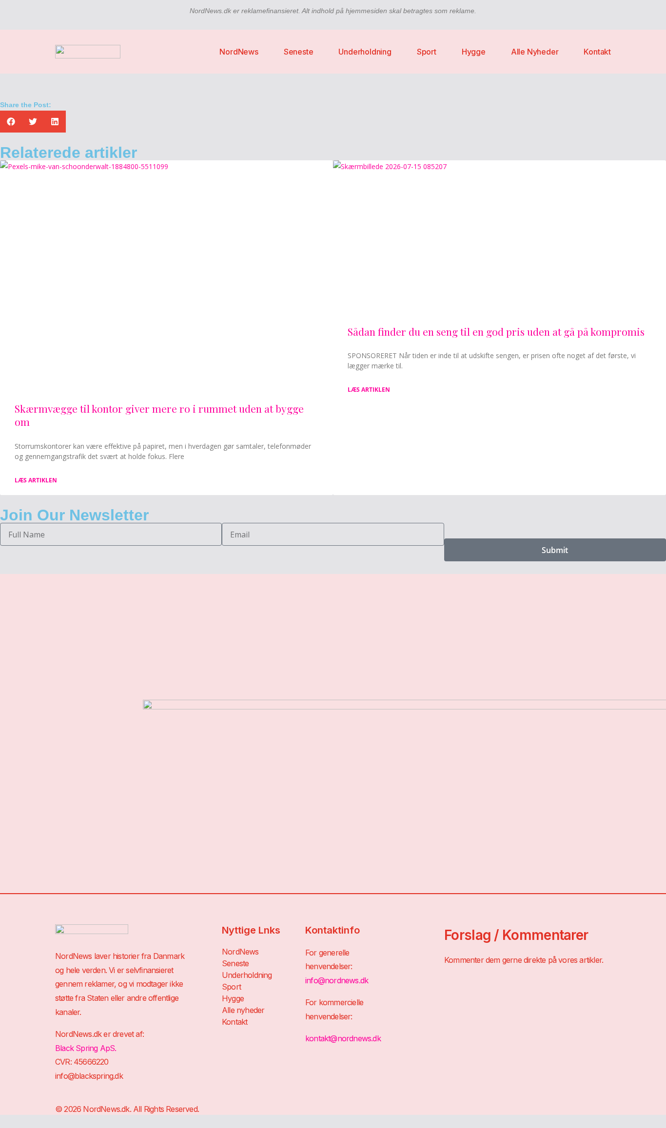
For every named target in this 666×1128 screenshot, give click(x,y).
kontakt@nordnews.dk (343, 1038)
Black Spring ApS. (85, 1048)
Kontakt (597, 52)
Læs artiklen (36, 480)
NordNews (238, 52)
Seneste (298, 52)
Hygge (474, 52)
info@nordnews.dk (336, 980)
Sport (426, 52)
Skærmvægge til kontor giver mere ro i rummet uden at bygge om (159, 414)
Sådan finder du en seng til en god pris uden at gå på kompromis (496, 331)
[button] (11, 122)
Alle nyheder (535, 52)
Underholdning (364, 52)
